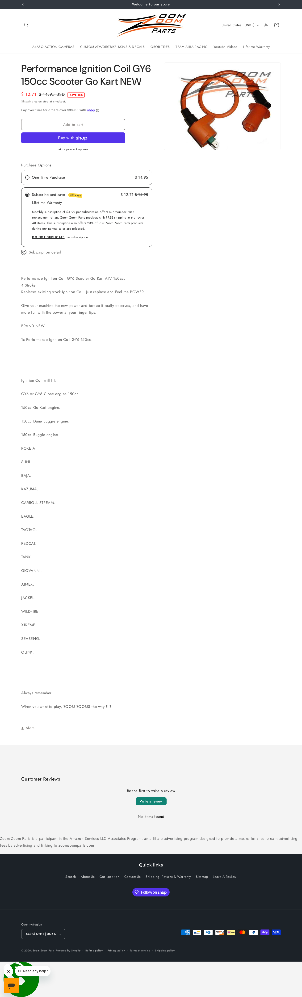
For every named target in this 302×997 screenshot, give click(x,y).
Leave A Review (224, 876)
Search (70, 876)
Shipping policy (165, 950)
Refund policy (94, 950)
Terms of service (140, 950)
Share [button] (30, 728)
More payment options (73, 149)
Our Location (109, 876)
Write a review (151, 801)
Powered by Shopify (68, 951)
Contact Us (132, 876)
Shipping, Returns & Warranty (168, 876)
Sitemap (202, 876)
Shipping (27, 101)
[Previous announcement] (23, 4)
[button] (26, 25)
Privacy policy (116, 950)
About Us (88, 876)
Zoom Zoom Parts (44, 951)
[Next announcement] (279, 4)
